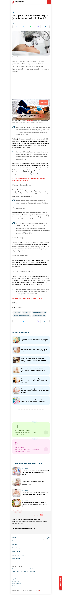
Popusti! (19, 571)
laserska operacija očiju (39, 312)
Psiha (14, 540)
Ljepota (14, 544)
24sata (14, 571)
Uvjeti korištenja (16, 583)
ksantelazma (26, 312)
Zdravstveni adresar (18, 555)
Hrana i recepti (16, 548)
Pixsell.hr (25, 571)
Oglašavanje (15, 579)
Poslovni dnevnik (24, 569)
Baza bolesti (16, 558)
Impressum (15, 581)
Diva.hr (32, 569)
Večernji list (15, 569)
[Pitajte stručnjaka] (60, 583)
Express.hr (32, 571)
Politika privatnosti (17, 586)
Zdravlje (14, 537)
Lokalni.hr (37, 569)
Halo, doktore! (16, 551)
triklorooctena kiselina (39, 315)
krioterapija (17, 312)
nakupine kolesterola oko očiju (22, 315)
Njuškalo (43, 569)
